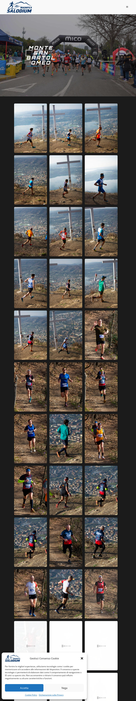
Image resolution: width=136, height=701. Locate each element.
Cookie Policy (31, 695)
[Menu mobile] (127, 7)
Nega (64, 688)
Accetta (24, 688)
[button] (82, 658)
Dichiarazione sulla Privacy (51, 695)
